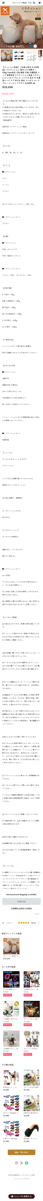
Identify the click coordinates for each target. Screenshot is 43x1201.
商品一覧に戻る (21, 1152)
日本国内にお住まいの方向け (21, 908)
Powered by (19, 1179)
